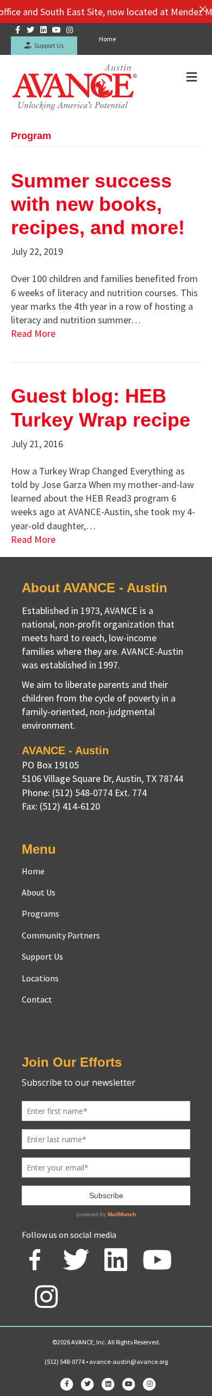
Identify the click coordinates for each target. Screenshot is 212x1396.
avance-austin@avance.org (128, 1361)
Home (107, 39)
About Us (38, 892)
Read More (33, 333)
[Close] (203, 9)
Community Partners (61, 935)
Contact (37, 999)
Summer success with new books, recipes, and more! (98, 204)
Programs (40, 913)
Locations (40, 978)
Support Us (48, 45)
